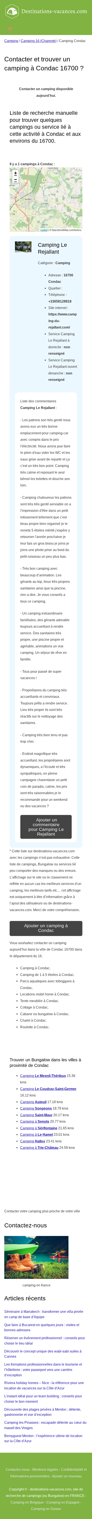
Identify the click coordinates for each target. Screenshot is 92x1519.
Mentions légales (45, 1469)
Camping (11, 41)
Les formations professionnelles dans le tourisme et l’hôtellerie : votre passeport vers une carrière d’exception (43, 1369)
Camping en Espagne (63, 1502)
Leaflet (43, 230)
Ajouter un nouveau (67, 1476)
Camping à (34, 1121)
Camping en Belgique (27, 1502)
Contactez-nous (18, 1469)
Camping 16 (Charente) (38, 41)
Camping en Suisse (46, 1509)
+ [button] (15, 173)
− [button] (15, 179)
